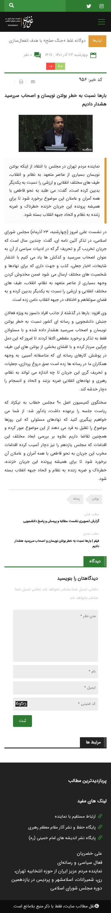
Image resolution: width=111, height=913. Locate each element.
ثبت (22, 721)
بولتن (95, 498)
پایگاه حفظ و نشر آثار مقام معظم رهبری (62, 827)
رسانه (76, 498)
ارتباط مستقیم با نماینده (75, 816)
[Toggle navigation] (99, 22)
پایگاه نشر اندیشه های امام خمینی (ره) (62, 838)
